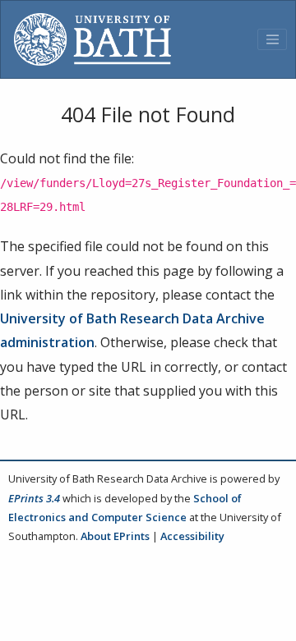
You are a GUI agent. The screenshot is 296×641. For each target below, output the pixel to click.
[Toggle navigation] (272, 39)
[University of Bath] (92, 39)
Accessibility (192, 536)
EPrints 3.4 (34, 498)
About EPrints (115, 536)
